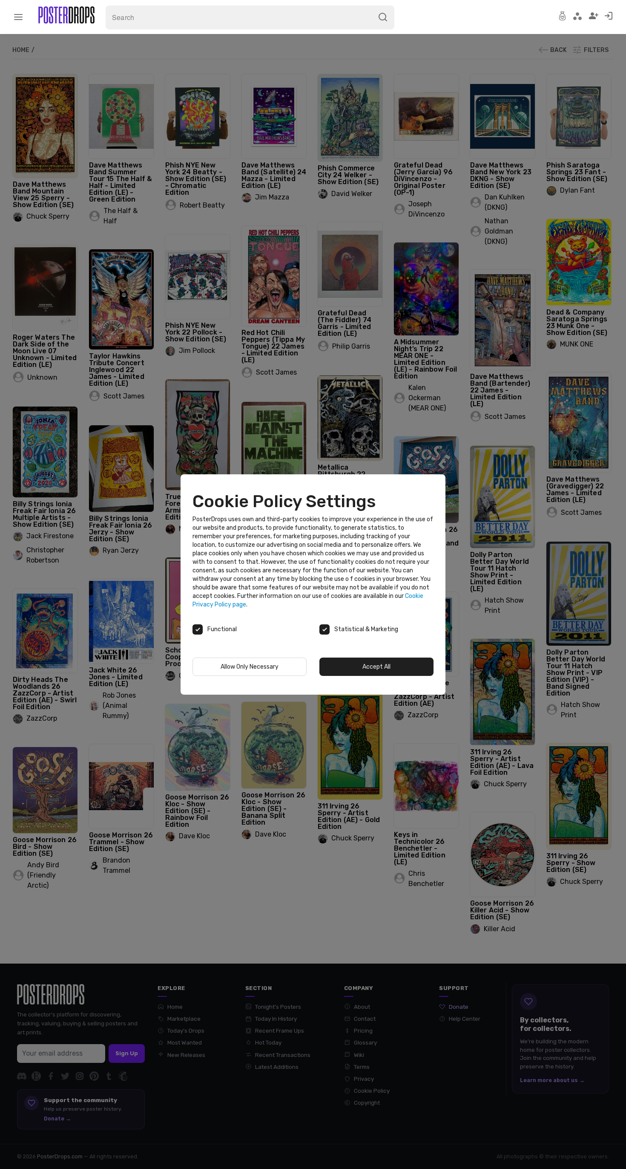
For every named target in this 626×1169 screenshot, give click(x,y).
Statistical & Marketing (366, 629)
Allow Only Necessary (250, 666)
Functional (222, 629)
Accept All (376, 666)
